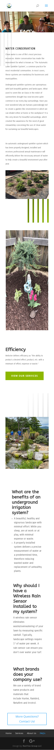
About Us (31, 733)
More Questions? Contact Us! (27, 719)
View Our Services (24, 375)
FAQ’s (42, 733)
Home (9, 733)
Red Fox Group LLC (32, 746)
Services (19, 733)
